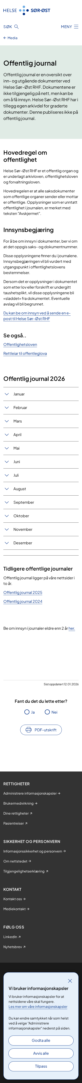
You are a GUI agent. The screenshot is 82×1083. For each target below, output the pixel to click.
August (19, 488)
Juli (16, 475)
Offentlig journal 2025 (22, 592)
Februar (20, 407)
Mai (16, 448)
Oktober (21, 515)
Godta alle (41, 1040)
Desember (22, 542)
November (22, 529)
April (17, 434)
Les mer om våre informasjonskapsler (38, 1006)
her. (72, 628)
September (23, 502)
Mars (17, 421)
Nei (54, 712)
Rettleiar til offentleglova (25, 353)
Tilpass (41, 1066)
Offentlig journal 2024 (22, 601)
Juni (16, 461)
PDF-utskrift (46, 729)
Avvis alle (41, 1053)
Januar (19, 393)
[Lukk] (70, 980)
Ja (33, 712)
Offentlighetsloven (20, 344)
